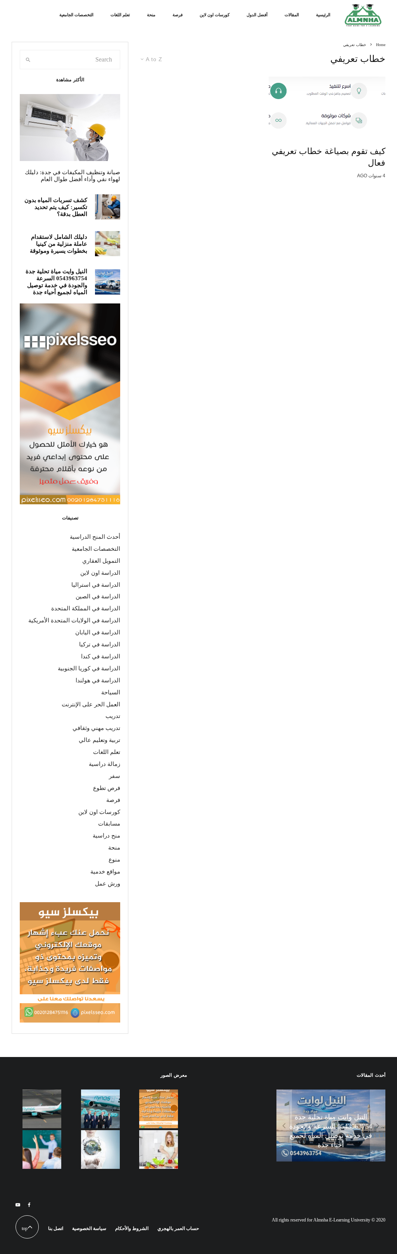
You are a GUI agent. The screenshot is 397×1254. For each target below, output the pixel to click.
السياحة (110, 692)
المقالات (292, 14)
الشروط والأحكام (131, 1228)
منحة (151, 14)
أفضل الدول (257, 14)
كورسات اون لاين (215, 14)
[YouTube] (18, 1205)
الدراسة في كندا (100, 656)
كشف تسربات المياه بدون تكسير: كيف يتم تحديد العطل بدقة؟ (55, 207)
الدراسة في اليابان (97, 632)
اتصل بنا (55, 1228)
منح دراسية (106, 836)
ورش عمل (107, 884)
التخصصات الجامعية (76, 14)
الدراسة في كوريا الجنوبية (89, 668)
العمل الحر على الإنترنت (91, 704)
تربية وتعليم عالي (99, 740)
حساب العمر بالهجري (178, 1228)
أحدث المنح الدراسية (95, 537)
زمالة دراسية (104, 764)
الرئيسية (323, 14)
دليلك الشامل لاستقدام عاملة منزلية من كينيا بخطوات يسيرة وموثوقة (58, 244)
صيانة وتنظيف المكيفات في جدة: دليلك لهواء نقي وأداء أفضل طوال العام (72, 175)
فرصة (178, 14)
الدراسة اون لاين (100, 573)
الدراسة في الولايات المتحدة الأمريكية (74, 620)
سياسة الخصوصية (89, 1228)
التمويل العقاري (101, 561)
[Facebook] (29, 1205)
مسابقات (109, 824)
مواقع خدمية (105, 872)
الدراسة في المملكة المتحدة (85, 608)
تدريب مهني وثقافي (96, 728)
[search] (28, 59)
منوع (114, 860)
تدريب (112, 716)
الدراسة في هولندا (98, 680)
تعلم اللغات (120, 14)
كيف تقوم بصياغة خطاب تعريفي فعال (328, 156)
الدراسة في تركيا (99, 644)
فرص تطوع (106, 788)
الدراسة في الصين (98, 596)
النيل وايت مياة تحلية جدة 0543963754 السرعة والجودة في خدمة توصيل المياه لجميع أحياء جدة (56, 281)
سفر (114, 776)
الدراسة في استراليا (95, 585)
